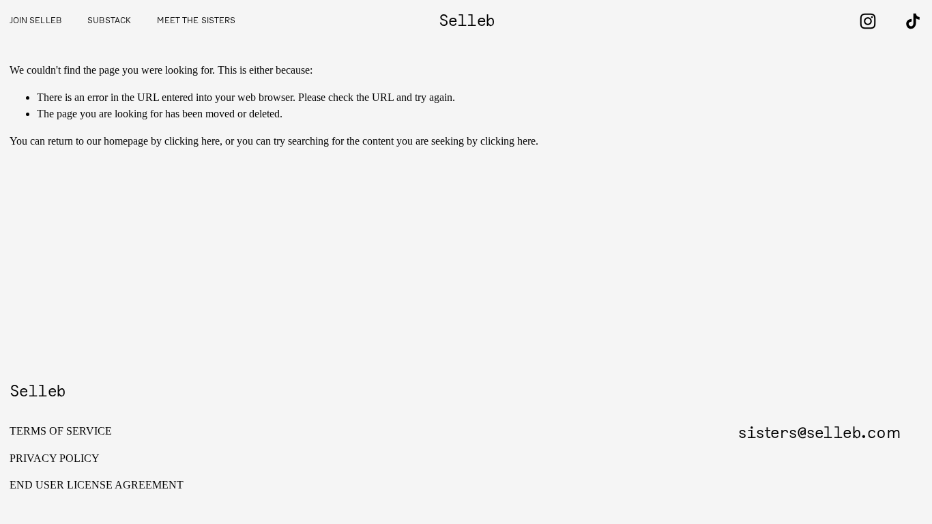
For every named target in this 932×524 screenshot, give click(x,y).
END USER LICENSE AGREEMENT (97, 485)
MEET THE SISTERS (196, 21)
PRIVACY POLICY (55, 458)
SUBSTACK (109, 21)
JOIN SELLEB (35, 21)
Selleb (467, 21)
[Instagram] (867, 21)
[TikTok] (912, 21)
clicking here (192, 141)
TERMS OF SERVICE (61, 431)
